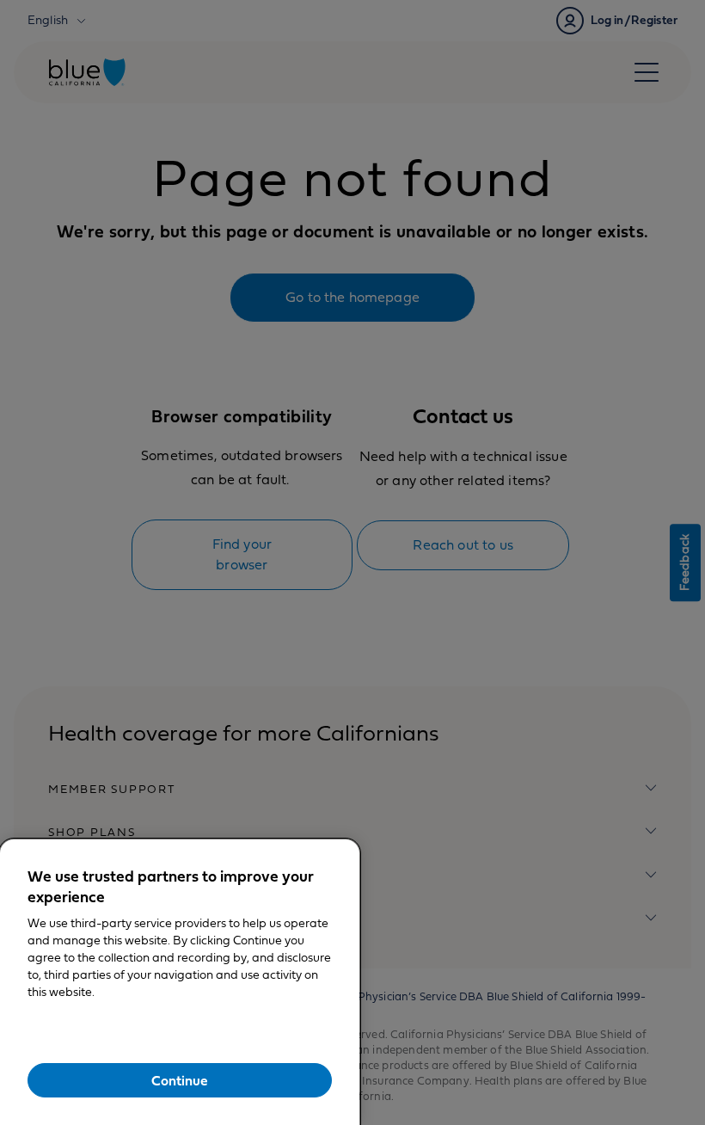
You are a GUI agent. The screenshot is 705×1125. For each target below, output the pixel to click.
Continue (179, 1081)
